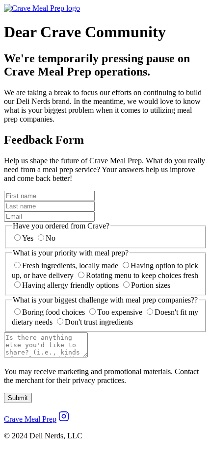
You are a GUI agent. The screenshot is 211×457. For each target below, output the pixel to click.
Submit (18, 398)
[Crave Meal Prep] (42, 8)
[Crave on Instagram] (63, 419)
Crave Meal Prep (30, 419)
